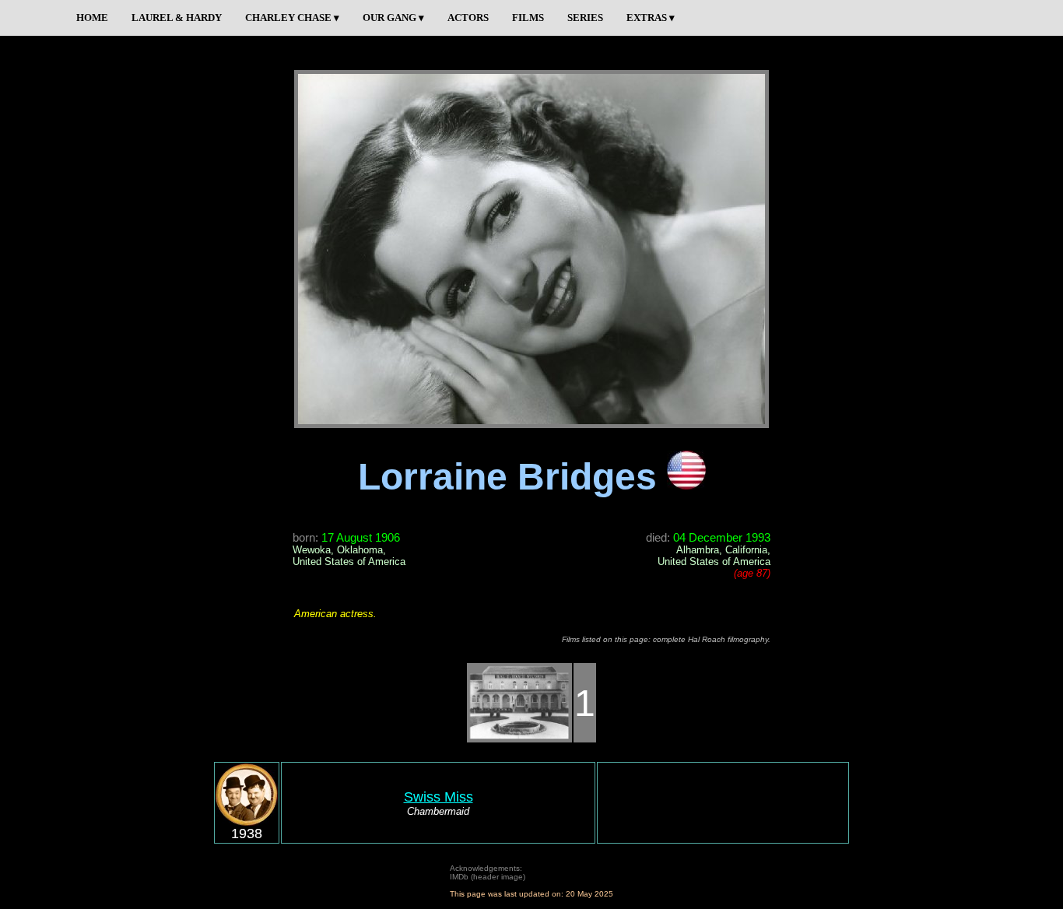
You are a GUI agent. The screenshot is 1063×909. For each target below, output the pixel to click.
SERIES (585, 17)
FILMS (528, 17)
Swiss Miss (438, 797)
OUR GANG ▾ (393, 17)
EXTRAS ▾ (650, 17)
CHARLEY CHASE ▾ (292, 17)
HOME (92, 17)
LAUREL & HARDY (177, 17)
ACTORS (468, 17)
